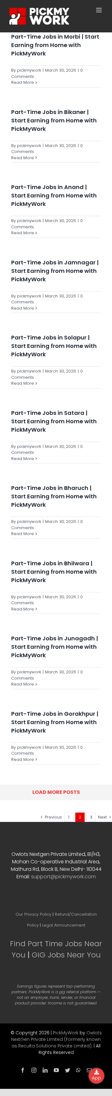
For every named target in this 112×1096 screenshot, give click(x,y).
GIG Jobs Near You (66, 955)
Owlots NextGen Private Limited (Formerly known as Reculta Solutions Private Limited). (56, 1039)
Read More (22, 82)
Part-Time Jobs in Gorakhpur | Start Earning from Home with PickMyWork (54, 722)
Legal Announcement (63, 925)
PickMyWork (65, 1033)
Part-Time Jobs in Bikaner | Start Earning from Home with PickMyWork (54, 120)
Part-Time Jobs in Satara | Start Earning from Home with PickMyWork (54, 421)
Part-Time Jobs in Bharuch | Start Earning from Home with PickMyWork (54, 496)
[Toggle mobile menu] (99, 10)
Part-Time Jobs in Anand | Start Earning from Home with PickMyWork (54, 195)
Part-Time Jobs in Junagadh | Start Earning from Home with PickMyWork (54, 646)
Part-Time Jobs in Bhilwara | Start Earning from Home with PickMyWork (54, 571)
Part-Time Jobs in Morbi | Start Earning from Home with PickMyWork (55, 45)
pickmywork (29, 70)
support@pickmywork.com (63, 876)
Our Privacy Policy (33, 914)
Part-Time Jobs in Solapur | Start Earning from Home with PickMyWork (54, 346)
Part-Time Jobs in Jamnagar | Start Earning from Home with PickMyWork (55, 271)
